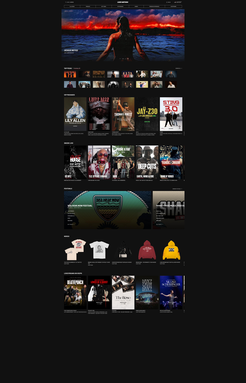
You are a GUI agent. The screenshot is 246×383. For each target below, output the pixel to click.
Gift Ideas (103, 6)
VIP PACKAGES (120, 6)
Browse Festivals (177, 188)
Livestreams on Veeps (73, 273)
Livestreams (173, 6)
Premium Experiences (154, 6)
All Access (72, 6)
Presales (88, 6)
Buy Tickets (70, 224)
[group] (70, 74)
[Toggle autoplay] (128, 59)
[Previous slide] (120, 59)
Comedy (136, 6)
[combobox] (125, 68)
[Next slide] (126, 59)
